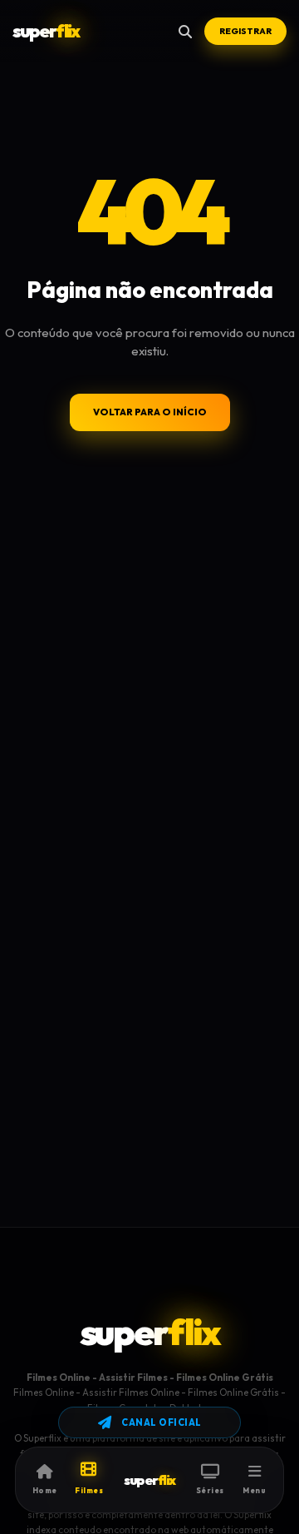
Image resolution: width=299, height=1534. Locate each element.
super (45, 30)
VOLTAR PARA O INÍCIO (150, 412)
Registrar (245, 31)
